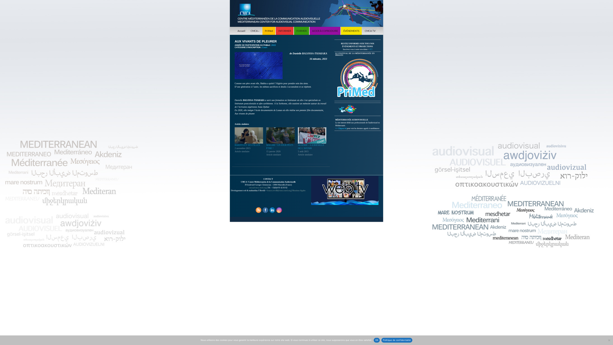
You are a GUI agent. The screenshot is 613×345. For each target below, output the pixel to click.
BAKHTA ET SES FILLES (247, 145)
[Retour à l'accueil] (306, 13)
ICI (371, 49)
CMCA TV (370, 30)
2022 (273, 45)
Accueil (241, 30)
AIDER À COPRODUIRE (325, 30)
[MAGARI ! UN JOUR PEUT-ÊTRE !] (280, 135)
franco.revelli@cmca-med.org (279, 190)
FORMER (301, 30)
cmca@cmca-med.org (257, 188)
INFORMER (284, 30)
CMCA (254, 30)
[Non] (609, 340)
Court (264, 47)
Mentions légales (299, 190)
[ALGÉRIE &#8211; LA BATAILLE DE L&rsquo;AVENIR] (312, 135)
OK (376, 340)
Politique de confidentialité (397, 340)
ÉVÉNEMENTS (351, 30)
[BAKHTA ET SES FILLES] (249, 135)
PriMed (269, 30)
